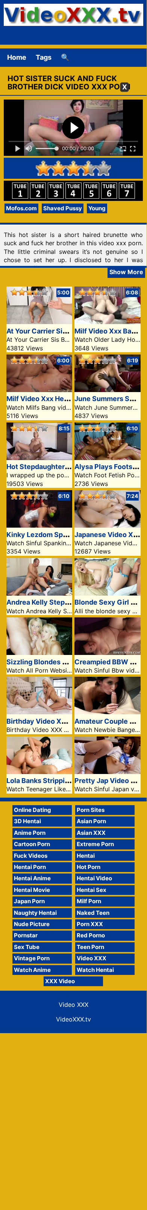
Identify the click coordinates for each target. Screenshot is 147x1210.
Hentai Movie (32, 889)
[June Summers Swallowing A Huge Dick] (107, 390)
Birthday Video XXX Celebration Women (72, 721)
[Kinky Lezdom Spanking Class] (39, 525)
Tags (44, 57)
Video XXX (91, 958)
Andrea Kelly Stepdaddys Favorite (62, 602)
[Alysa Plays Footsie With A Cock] (107, 458)
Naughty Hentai (35, 912)
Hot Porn (88, 867)
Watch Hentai (95, 969)
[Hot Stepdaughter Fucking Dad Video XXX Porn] (39, 458)
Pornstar (26, 935)
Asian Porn (91, 821)
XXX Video (60, 981)
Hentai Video (94, 878)
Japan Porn (29, 901)
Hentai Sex (91, 889)
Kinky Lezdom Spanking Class (55, 535)
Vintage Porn (32, 958)
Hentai (86, 855)
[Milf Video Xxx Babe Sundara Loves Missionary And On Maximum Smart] (107, 322)
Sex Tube (26, 946)
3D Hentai (27, 821)
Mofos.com (21, 208)
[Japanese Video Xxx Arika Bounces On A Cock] (107, 525)
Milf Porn (89, 901)
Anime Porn (29, 832)
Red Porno (91, 935)
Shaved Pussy (62, 208)
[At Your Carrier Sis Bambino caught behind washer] (39, 322)
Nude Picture (32, 924)
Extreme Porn (95, 844)
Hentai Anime (32, 878)
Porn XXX (90, 924)
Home (16, 57)
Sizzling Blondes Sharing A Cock (59, 662)
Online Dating (32, 809)
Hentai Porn (30, 867)
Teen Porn (90, 946)
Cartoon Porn (32, 844)
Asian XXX (91, 832)
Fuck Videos (30, 855)
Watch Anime (32, 969)
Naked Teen (93, 912)
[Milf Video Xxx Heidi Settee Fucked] (39, 390)
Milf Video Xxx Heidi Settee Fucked (63, 399)
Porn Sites (91, 809)
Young (97, 208)
